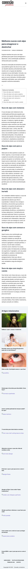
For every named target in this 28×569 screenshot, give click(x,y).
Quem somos (7, 560)
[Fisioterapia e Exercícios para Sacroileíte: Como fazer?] (14, 379)
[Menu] (25, 3)
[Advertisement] (14, 21)
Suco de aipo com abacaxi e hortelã (14, 96)
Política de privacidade (18, 560)
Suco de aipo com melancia (12, 92)
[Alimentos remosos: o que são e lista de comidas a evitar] (14, 439)
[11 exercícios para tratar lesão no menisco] (14, 420)
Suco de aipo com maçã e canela (13, 102)
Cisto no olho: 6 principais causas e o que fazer (14, 369)
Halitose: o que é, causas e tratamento (11, 329)
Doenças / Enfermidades (17, 50)
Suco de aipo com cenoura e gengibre (12, 99)
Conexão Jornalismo (19, 567)
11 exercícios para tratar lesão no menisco (12, 429)
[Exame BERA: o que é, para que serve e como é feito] (14, 542)
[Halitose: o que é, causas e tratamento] (14, 320)
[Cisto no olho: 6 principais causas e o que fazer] (14, 360)
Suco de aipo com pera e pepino (13, 94)
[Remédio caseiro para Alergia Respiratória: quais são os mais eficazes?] (14, 339)
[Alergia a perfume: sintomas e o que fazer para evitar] (14, 501)
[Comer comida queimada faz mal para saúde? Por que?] (14, 400)
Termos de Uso (11, 562)
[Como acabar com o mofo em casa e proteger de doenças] (14, 521)
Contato (18, 562)
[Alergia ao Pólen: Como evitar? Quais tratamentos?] (14, 480)
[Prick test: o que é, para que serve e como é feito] (14, 460)
